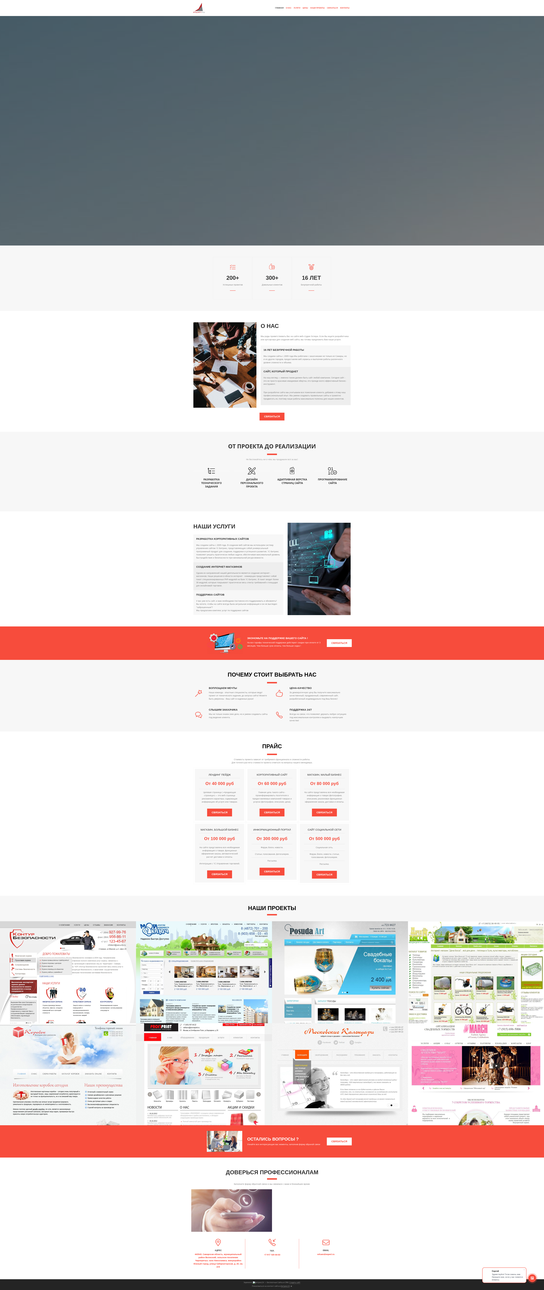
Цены (305, 8)
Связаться (332, 8)
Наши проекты (317, 8)
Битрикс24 (285, 1286)
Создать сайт (294, 1282)
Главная (279, 8)
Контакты (344, 8)
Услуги (297, 8)
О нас (288, 8)
